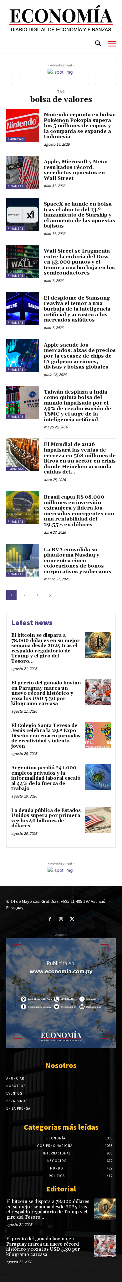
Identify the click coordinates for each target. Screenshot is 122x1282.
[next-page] (50, 595)
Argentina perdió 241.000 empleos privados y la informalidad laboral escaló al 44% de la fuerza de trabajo (45, 778)
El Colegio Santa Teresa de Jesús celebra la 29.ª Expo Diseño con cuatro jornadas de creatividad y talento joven (45, 736)
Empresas (16, 139)
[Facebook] (50, 919)
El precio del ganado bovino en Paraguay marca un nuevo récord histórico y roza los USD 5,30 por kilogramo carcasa (46, 693)
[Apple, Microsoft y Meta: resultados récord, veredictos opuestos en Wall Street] (22, 172)
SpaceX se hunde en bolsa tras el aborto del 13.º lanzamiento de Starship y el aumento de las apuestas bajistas (79, 215)
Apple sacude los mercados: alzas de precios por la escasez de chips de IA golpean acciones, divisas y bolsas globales (80, 356)
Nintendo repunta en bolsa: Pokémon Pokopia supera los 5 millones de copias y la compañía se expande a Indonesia (80, 126)
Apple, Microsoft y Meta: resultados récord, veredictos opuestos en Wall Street (76, 170)
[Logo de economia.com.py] (61, 18)
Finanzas (15, 186)
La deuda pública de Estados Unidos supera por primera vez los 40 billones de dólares (46, 818)
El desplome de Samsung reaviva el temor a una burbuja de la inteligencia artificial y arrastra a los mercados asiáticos (77, 309)
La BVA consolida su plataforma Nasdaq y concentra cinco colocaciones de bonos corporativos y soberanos (77, 561)
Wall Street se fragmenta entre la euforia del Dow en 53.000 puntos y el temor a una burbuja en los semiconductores (79, 262)
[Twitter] (72, 919)
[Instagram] (61, 919)
